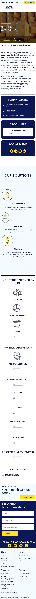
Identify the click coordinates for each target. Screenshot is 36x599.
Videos (21, 561)
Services (11, 38)
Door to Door (4, 573)
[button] (33, 8)
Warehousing (4, 588)
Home (3, 38)
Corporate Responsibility (8, 566)
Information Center (24, 558)
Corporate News (23, 556)
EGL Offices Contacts (25, 573)
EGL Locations (23, 576)
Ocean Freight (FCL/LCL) (8, 579)
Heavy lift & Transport (7, 581)
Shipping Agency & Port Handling (7, 585)
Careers (3, 563)
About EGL (4, 558)
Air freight (4, 576)
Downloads (4, 561)
